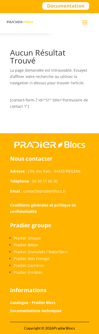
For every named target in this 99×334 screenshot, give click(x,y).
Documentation (65, 6)
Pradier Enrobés (28, 272)
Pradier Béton (26, 244)
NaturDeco (58, 251)
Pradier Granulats (29, 251)
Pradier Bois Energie (32, 258)
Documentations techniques (36, 310)
